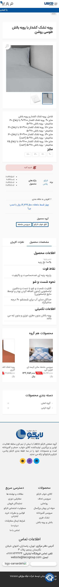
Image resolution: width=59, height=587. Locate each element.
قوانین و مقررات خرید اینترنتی (15, 514)
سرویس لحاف (44, 499)
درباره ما (14, 526)
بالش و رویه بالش (44, 522)
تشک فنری (44, 518)
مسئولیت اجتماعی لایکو (15, 508)
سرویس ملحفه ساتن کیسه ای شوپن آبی (40, 368)
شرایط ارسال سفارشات (15, 521)
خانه (54, 13)
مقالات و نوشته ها (14, 494)
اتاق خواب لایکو (40, 224)
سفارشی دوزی (14, 499)
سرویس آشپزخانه (44, 513)
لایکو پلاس (45, 182)
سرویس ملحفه (24, 224)
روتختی (44, 504)
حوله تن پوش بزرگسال (44, 508)
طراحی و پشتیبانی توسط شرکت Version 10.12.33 (33, 577)
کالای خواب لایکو (44, 494)
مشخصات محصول (39, 242)
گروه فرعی (45, 408)
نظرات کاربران (17, 242)
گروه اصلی (45, 403)
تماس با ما (15, 530)
